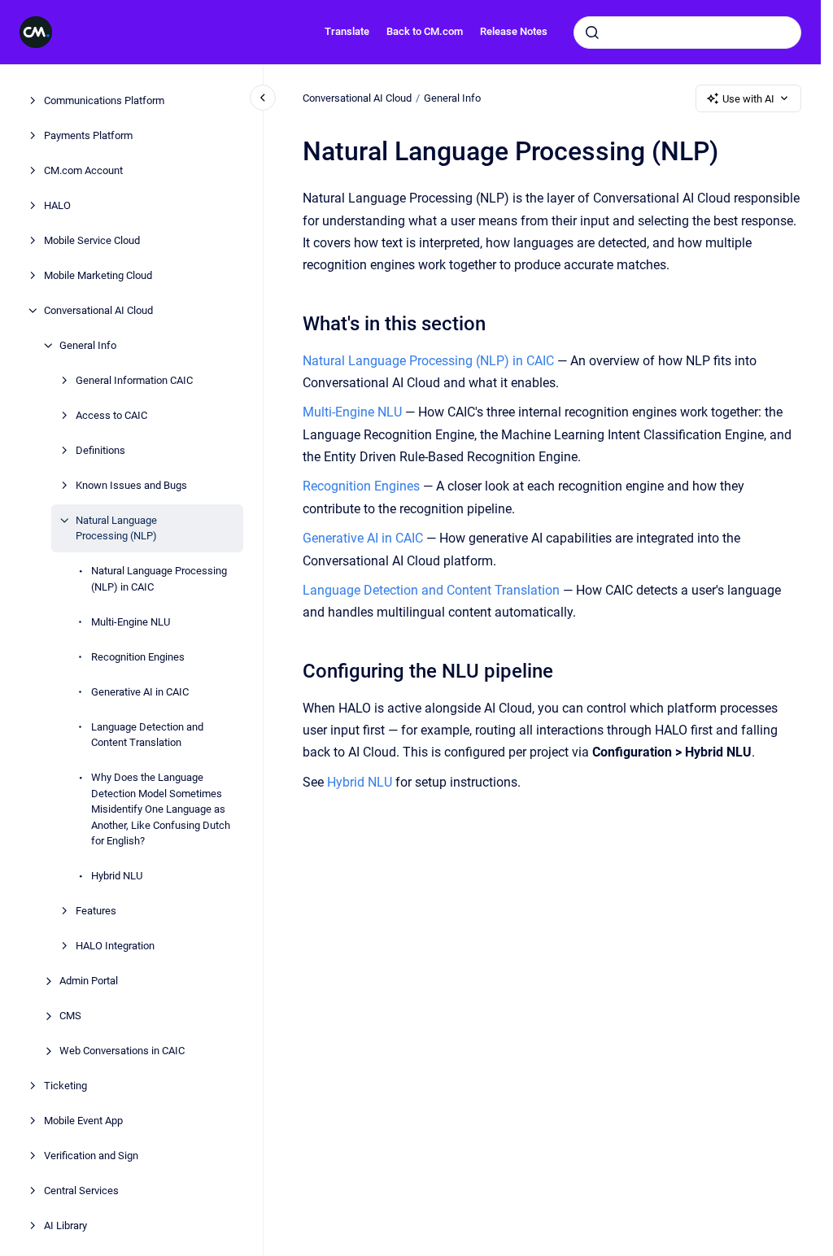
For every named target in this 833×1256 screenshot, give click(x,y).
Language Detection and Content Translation (147, 735)
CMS (70, 1016)
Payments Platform (88, 135)
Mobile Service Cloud (92, 240)
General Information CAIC (134, 380)
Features (96, 911)
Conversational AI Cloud (98, 310)
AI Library (65, 1225)
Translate (347, 31)
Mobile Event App (83, 1120)
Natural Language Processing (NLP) (116, 528)
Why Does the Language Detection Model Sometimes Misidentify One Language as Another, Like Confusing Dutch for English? (160, 809)
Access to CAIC (111, 415)
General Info (87, 345)
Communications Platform (104, 100)
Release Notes (513, 31)
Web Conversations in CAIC (122, 1050)
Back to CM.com (424, 31)
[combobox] (687, 32)
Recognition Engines (138, 657)
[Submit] (592, 33)
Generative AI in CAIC (140, 692)
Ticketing (65, 1085)
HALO (57, 205)
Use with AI (748, 99)
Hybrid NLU (116, 876)
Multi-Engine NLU (130, 622)
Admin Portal (88, 981)
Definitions (100, 450)
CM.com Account (83, 170)
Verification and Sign (91, 1155)
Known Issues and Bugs (131, 485)
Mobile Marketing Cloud (98, 275)
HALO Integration (115, 946)
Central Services (81, 1190)
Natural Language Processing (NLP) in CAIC (159, 579)
